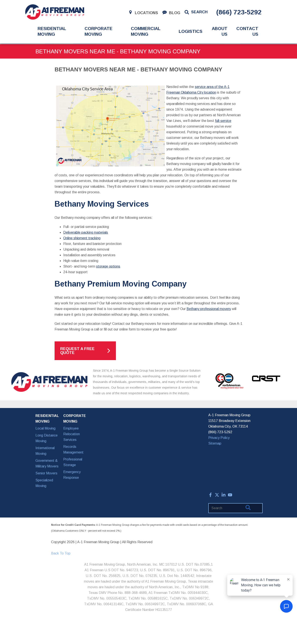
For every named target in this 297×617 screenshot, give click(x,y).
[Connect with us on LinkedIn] (223, 496)
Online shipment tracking (81, 238)
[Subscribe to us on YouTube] (230, 496)
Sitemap (214, 443)
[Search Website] (248, 508)
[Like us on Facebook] (210, 496)
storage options (108, 266)
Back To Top (60, 553)
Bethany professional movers (209, 309)
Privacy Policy (219, 438)
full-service (223, 121)
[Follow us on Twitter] (217, 496)
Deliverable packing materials (85, 232)
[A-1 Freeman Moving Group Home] (54, 12)
